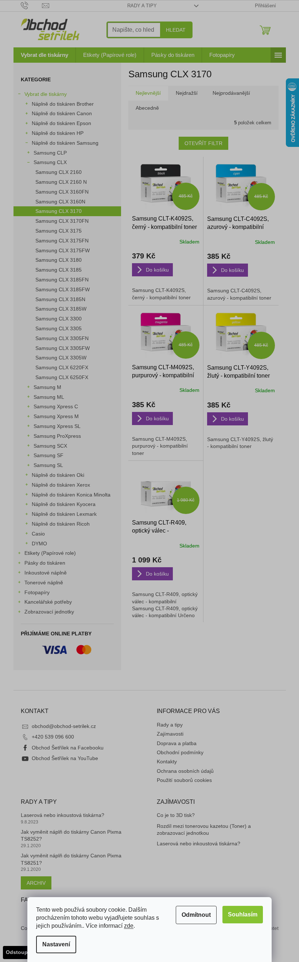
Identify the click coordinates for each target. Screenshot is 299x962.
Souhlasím (242, 914)
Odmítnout (196, 915)
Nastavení (56, 944)
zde (128, 926)
